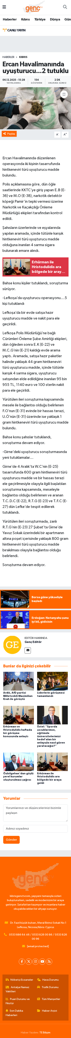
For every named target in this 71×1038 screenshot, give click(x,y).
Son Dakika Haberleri (14, 1012)
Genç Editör (33, 641)
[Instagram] (35, 961)
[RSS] (49, 961)
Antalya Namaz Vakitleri (18, 989)
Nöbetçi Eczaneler (21, 979)
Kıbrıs (25, 19)
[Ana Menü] (4, 7)
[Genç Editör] (12, 644)
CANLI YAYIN (15, 30)
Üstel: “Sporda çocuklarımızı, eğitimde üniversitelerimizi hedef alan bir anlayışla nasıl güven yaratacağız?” (51, 736)
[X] (29, 961)
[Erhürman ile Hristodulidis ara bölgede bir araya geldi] (52, 761)
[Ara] (65, 7)
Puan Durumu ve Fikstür (18, 1001)
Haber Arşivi (49, 1010)
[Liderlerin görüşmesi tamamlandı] (52, 681)
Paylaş (11, 133)
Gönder (11, 839)
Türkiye (40, 19)
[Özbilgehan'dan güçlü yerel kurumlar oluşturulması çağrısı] (18, 761)
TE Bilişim (44, 1032)
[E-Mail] (28, 650)
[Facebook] (22, 961)
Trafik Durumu (50, 987)
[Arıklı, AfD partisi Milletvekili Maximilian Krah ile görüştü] (18, 681)
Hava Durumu (50, 979)
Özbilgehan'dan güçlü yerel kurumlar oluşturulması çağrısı (18, 776)
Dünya (55, 19)
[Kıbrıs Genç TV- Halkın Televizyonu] (34, 7)
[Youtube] (42, 961)
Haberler (10, 19)
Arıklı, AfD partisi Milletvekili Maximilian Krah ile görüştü (18, 696)
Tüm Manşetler (51, 999)
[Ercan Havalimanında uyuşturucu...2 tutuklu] (35, 108)
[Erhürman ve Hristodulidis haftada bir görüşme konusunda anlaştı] (18, 715)
